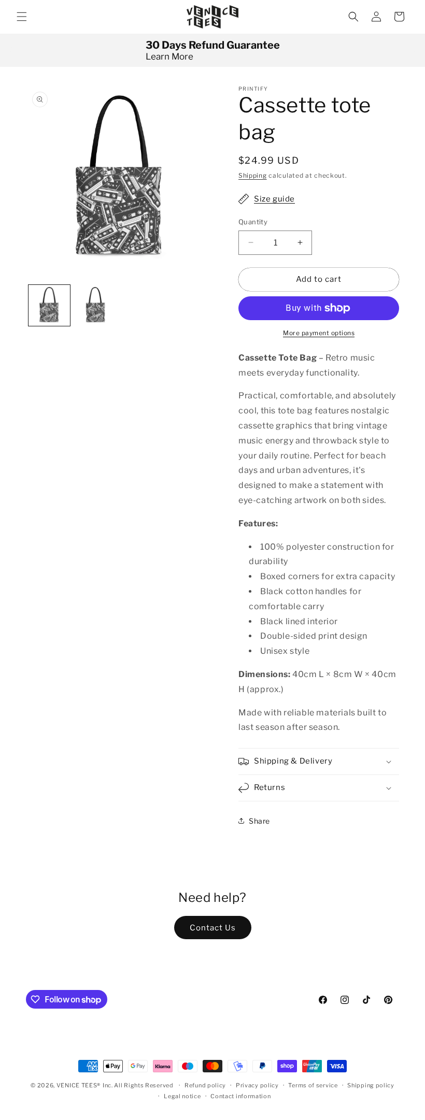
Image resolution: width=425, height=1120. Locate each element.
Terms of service (312, 1085)
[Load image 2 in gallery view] (96, 305)
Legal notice (182, 1096)
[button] (21, 16)
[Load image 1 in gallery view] (49, 305)
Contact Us (213, 927)
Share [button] (259, 820)
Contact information (240, 1096)
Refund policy (205, 1085)
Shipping (252, 175)
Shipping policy (370, 1085)
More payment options (319, 333)
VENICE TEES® (78, 1085)
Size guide (274, 199)
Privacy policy (257, 1085)
